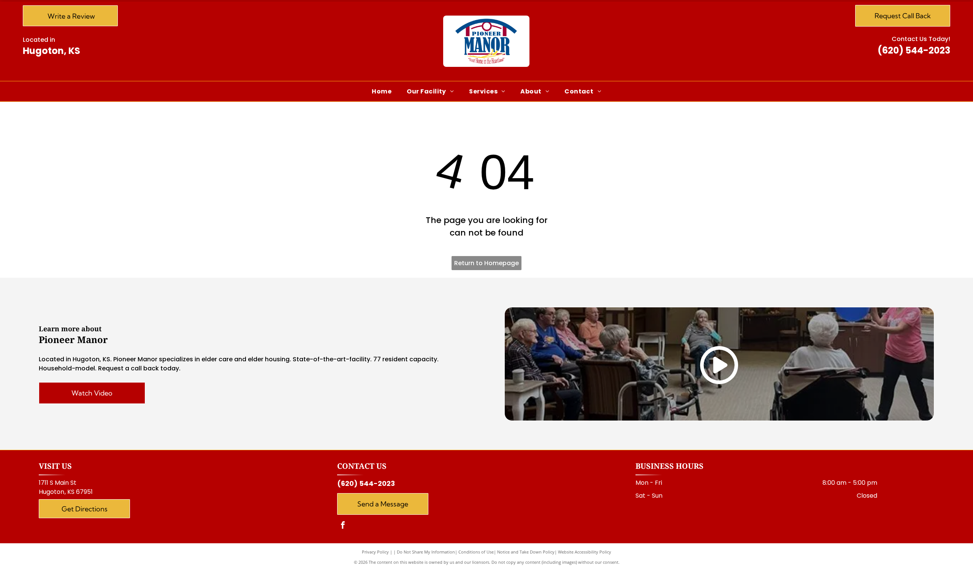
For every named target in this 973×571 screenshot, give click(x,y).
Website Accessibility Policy (584, 552)
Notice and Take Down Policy (526, 552)
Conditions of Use (476, 552)
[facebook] (343, 526)
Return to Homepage (486, 263)
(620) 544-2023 (914, 50)
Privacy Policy (375, 552)
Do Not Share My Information (426, 552)
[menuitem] (381, 91)
